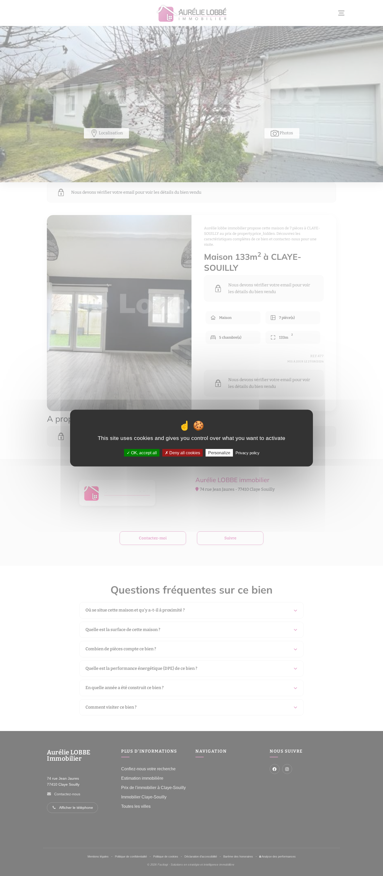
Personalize (219, 453)
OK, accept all (143, 453)
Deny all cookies (184, 453)
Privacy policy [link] (248, 453)
